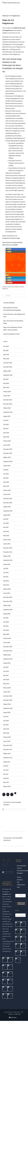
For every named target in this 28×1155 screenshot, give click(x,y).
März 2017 (6, 782)
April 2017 (6, 778)
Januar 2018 (6, 741)
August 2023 (6, 465)
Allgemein (17, 286)
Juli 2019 (5, 667)
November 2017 (7, 749)
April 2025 (6, 383)
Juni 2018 (6, 720)
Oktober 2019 (7, 655)
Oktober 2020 (7, 605)
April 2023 (6, 482)
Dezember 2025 (7, 362)
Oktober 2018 (7, 704)
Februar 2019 (7, 687)
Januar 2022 (6, 543)
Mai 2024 (5, 428)
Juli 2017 (5, 766)
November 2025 (7, 367)
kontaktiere (5, 894)
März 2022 (6, 535)
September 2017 (7, 757)
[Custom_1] (15, 793)
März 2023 (6, 486)
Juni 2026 (6, 346)
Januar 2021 (6, 593)
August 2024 (6, 416)
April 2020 (6, 630)
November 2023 (7, 453)
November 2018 (7, 700)
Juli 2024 (5, 420)
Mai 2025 (5, 379)
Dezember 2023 (7, 449)
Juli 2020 (5, 618)
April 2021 (6, 580)
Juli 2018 (5, 716)
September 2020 (7, 609)
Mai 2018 (5, 724)
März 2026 (6, 358)
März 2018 (6, 733)
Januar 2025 (6, 395)
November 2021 (7, 552)
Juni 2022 (6, 523)
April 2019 (6, 679)
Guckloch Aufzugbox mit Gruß (11, 334)
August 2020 (6, 613)
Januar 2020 (6, 642)
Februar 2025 (7, 391)
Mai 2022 (5, 527)
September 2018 (7, 708)
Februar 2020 (7, 638)
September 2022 (7, 511)
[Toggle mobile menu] (25, 5)
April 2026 (6, 354)
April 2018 (6, 729)
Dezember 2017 (7, 745)
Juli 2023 (5, 469)
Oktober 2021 (7, 556)
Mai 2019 (5, 675)
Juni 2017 (6, 770)
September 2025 (7, 375)
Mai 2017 (5, 774)
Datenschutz (18, 1014)
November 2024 (7, 404)
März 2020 (6, 634)
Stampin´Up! (5, 288)
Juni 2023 (6, 474)
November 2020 (7, 601)
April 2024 (6, 432)
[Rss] (7, 794)
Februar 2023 (7, 490)
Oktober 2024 (7, 408)
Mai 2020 (5, 626)
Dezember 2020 (7, 597)
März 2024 (6, 437)
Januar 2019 (6, 692)
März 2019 (6, 683)
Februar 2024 (7, 441)
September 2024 (7, 412)
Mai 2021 (5, 576)
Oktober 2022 (7, 506)
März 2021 (6, 585)
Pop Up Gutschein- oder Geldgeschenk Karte (20, 882)
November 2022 (7, 502)
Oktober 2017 (7, 753)
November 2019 (7, 650)
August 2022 (6, 515)
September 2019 (7, 659)
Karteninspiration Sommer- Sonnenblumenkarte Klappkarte (20, 869)
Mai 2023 (5, 478)
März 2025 (6, 387)
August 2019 (6, 663)
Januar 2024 (6, 445)
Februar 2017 (7, 786)
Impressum (10, 1014)
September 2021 (7, 560)
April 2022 (6, 531)
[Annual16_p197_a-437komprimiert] (14, 809)
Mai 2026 (5, 350)
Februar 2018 (7, 737)
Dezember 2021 (7, 548)
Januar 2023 (6, 494)
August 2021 (6, 564)
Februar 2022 (7, 539)
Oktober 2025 (7, 371)
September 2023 (7, 461)
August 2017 (6, 761)
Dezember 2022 (7, 498)
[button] (8, 249)
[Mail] (11, 794)
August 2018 (6, 712)
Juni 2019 (6, 671)
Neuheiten (22, 286)
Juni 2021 (6, 572)
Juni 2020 (6, 622)
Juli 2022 (5, 519)
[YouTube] (3, 794)
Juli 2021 (5, 568)
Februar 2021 (7, 589)
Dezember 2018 (7, 696)
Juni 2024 (6, 424)
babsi (5, 286)
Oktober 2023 (7, 457)
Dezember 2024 (7, 399)
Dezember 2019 (7, 646)
